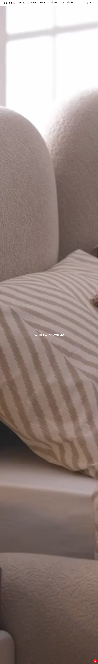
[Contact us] (95, 661)
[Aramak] (87, 3)
